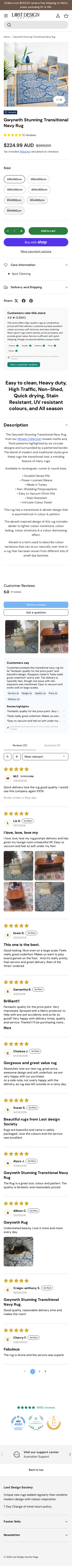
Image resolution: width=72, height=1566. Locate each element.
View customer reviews (23, 364)
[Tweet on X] (16, 300)
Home (7, 36)
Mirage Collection (29, 439)
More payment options (36, 251)
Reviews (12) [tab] (20, 745)
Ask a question (36, 612)
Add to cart (48, 231)
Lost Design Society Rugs (25, 1556)
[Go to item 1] (21, 636)
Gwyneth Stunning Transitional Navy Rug (34, 36)
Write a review (36, 605)
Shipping (25, 151)
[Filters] (17, 756)
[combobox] (36, 25)
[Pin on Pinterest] (31, 300)
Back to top (36, 1469)
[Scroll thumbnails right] (64, 637)
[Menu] (6, 16)
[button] (66, 16)
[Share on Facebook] (23, 300)
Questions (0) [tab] (52, 745)
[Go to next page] (46, 1371)
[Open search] (7, 756)
